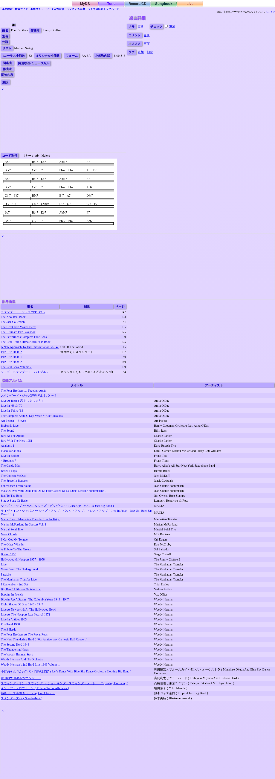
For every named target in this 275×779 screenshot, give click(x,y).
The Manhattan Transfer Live (19, 579)
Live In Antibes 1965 (14, 619)
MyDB (85, 4)
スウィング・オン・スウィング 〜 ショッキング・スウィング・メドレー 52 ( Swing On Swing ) (64, 683)
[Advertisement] (63, 122)
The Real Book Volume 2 (16, 367)
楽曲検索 (7, 9)
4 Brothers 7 (8, 460)
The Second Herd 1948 (15, 644)
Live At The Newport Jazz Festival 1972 (25, 614)
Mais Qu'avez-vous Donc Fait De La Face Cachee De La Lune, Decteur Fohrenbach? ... (54, 490)
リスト (37, 9)
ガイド (21, 9)
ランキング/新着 (76, 9)
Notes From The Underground (19, 569)
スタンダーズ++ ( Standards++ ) (21, 698)
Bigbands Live (9, 425)
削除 (150, 52)
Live (189, 4)
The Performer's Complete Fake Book (24, 337)
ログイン (270, 12)
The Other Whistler (12, 544)
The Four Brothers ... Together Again (23, 390)
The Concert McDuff (13, 475)
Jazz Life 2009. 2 (11, 362)
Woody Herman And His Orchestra (22, 659)
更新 (141, 26)
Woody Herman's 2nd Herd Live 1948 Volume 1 (30, 664)
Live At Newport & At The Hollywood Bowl (28, 609)
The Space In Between (14, 480)
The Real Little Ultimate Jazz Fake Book (25, 342)
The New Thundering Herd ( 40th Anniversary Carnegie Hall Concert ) (44, 639)
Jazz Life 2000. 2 (11, 352)
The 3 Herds (8, 629)
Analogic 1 (7, 445)
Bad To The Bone (11, 495)
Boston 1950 (8, 554)
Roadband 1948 (10, 624)
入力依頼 (55, 9)
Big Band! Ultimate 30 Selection (21, 589)
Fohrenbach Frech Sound (16, 485)
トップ (103, 9)
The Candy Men (10, 465)
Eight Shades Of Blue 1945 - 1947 (22, 604)
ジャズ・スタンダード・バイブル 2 (24, 372)
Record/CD (137, 4)
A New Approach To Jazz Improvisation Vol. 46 (30, 347)
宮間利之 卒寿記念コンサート (21, 678)
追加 (172, 26)
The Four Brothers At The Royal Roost (24, 634)
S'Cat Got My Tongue (14, 539)
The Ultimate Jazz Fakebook (18, 332)
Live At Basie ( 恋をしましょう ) (22, 400)
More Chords (9, 534)
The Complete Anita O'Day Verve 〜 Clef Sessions (32, 415)
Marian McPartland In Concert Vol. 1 (23, 524)
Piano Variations (11, 450)
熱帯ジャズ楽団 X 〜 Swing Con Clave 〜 (28, 693)
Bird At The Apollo (12, 435)
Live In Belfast (10, 455)
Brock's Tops (9, 470)
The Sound (7, 430)
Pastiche (6, 574)
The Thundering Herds (15, 649)
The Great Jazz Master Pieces (18, 327)
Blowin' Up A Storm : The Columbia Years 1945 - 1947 (35, 599)
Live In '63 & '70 (11, 405)
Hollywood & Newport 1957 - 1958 (23, 559)
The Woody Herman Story (17, 654)
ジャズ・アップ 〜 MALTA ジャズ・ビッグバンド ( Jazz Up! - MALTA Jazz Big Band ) (57, 505)
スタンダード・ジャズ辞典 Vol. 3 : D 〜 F (28, 395)
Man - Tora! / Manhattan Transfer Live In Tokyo (30, 519)
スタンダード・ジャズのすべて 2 (23, 312)
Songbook (163, 4)
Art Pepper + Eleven (13, 420)
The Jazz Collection (13, 322)
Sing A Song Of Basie (14, 500)
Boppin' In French (12, 594)
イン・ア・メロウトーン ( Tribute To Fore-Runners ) (35, 688)
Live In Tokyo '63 (12, 410)
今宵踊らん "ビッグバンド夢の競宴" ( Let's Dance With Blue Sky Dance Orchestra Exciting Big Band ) (66, 671)
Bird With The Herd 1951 (16, 440)
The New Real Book (13, 317)
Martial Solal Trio (12, 529)
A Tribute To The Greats (16, 549)
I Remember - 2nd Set (14, 584)
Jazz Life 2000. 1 (11, 357)
